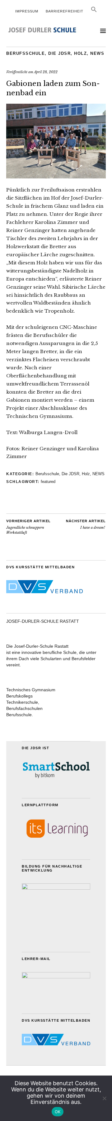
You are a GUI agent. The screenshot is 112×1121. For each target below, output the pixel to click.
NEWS (97, 53)
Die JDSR (59, 53)
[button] (94, 11)
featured (48, 481)
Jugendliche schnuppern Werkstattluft (28, 527)
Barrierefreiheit (64, 11)
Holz (80, 53)
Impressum (26, 11)
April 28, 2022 (46, 72)
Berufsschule (25, 53)
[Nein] (104, 1098)
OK (58, 1111)
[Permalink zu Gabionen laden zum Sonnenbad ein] (56, 176)
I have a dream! (86, 524)
